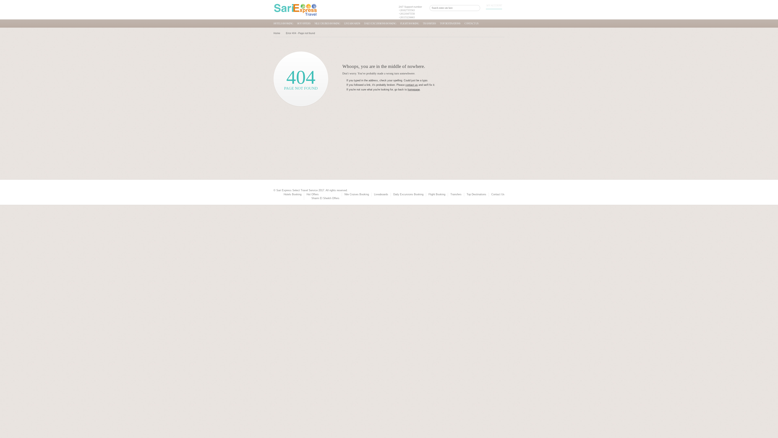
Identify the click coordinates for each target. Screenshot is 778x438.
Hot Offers (303, 23)
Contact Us (471, 23)
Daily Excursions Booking (380, 23)
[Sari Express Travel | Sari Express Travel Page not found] (295, 9)
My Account (494, 5)
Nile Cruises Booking (327, 23)
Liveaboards (352, 23)
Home (277, 33)
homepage (414, 89)
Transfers (429, 23)
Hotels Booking (283, 23)
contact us (411, 84)
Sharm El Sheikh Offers (325, 198)
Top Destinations (450, 23)
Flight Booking (409, 23)
